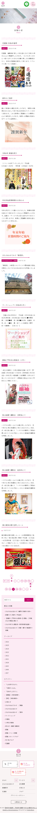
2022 (7, 656)
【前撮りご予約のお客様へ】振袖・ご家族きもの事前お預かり (18, 619)
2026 (7, 642)
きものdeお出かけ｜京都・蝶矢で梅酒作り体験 (19, 629)
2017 (7, 673)
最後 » (30, 584)
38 (17, 589)
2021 (7, 659)
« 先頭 (11, 576)
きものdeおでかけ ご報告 (14, 705)
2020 (7, 663)
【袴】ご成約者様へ (11, 698)
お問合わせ (18, 802)
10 (22, 581)
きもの (4, 780)
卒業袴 (7, 719)
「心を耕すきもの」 (11, 684)
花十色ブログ (9, 740)
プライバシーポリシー (18, 795)
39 (20, 589)
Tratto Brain (30, 810)
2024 (7, 649)
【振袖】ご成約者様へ (12, 695)
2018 (7, 670)
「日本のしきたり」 (11, 691)
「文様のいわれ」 (11, 688)
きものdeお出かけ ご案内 (14, 712)
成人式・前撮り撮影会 (12, 726)
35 (6, 589)
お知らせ (8, 702)
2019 (7, 666)
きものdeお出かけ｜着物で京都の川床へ (18, 611)
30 (29, 581)
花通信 (7, 743)
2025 (7, 645)
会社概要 (22, 784)
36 (10, 589)
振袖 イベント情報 (11, 733)
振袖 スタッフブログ (11, 737)
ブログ (21, 791)
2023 (7, 652)
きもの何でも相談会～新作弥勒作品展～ (18, 624)
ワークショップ (10, 716)
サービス (22, 780)
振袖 (6, 730)
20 (25, 581)
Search (29, 600)
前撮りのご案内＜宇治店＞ (13, 615)
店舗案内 (5, 788)
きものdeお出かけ (11, 709)
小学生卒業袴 (9, 723)
